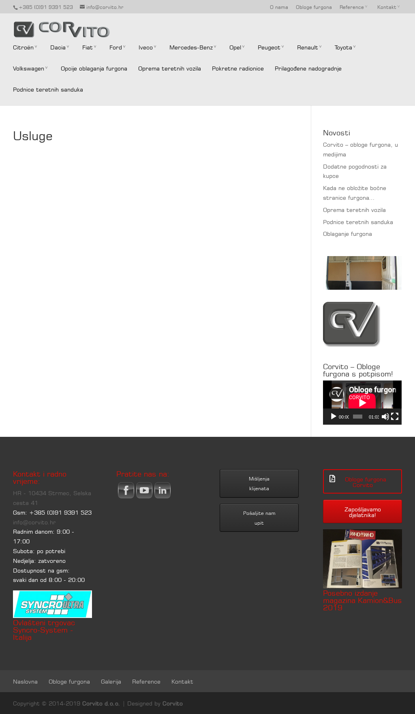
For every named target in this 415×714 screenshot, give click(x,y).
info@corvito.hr (34, 521)
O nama (279, 6)
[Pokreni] (333, 417)
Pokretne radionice (238, 67)
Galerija (111, 680)
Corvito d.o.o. (101, 702)
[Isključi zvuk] (385, 417)
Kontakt (386, 6)
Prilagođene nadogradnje (308, 67)
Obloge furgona (314, 6)
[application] (362, 403)
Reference (352, 6)
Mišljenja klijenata (259, 483)
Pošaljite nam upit (259, 517)
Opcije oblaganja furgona (94, 67)
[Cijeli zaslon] (395, 417)
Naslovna (25, 680)
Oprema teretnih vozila (169, 67)
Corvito (173, 702)
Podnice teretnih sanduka (48, 88)
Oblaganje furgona (347, 233)
